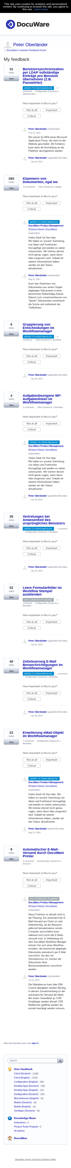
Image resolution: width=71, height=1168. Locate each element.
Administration (29, 94)
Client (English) (22, 1077)
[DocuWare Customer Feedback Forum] (27, 24)
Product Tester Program (26, 1126)
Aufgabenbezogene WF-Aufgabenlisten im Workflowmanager (42, 399)
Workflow (57, 340)
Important (53, 110)
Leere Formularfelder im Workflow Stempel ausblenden (42, 591)
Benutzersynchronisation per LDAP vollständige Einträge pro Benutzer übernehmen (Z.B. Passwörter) (43, 75)
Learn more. (41, 9)
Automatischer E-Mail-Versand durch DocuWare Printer (43, 853)
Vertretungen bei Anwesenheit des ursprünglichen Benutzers (44, 520)
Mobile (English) (22, 1106)
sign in (35, 1043)
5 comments (28, 861)
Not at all (34, 110)
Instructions (20, 1122)
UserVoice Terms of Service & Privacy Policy (35, 1159)
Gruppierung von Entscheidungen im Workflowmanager (38, 328)
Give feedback (23, 1069)
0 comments (28, 407)
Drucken (27, 864)
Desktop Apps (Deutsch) (48, 861)
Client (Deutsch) (45, 187)
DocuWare (20, 1138)
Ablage (58, 187)
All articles (19, 1131)
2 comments (28, 741)
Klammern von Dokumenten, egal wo (40, 180)
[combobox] (33, 1060)
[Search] (60, 1060)
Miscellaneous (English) (26, 1098)
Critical (34, 116)
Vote (11, 79)
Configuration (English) (26, 1082)
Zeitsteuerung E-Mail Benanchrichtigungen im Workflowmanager (43, 665)
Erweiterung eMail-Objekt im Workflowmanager (43, 734)
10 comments (29, 187)
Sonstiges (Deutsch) (24, 1110)
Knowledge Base (25, 1118)
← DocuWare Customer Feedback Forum (25, 50)
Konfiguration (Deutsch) (46, 91)
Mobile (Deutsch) (23, 1102)
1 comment (62, 529)
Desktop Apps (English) (26, 1090)
